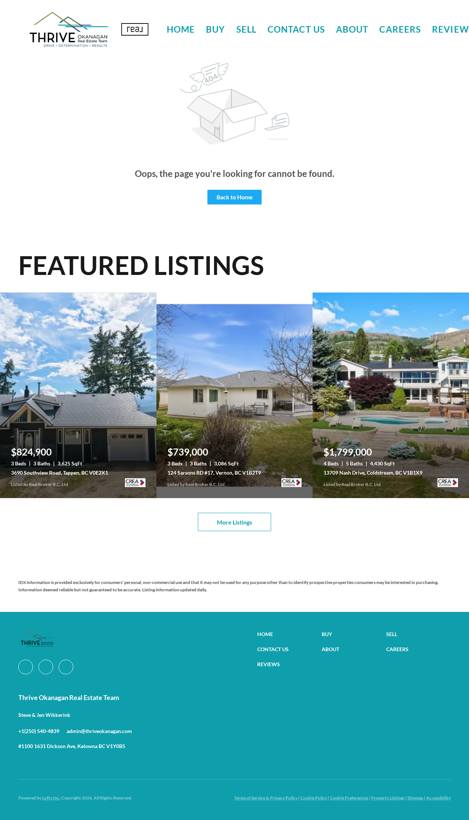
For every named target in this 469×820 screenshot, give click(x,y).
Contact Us (296, 29)
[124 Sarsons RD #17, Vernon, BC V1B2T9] (234, 395)
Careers (400, 29)
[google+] (66, 667)
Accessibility (438, 798)
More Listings (234, 522)
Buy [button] (215, 29)
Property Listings (388, 798)
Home (181, 29)
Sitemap (415, 798)
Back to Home (235, 196)
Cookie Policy (313, 798)
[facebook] (25, 667)
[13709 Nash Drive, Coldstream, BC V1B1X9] (391, 395)
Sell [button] (246, 29)
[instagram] (45, 667)
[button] (68, 29)
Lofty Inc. (51, 798)
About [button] (352, 29)
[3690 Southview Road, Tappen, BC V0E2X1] (78, 395)
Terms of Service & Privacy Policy (266, 798)
